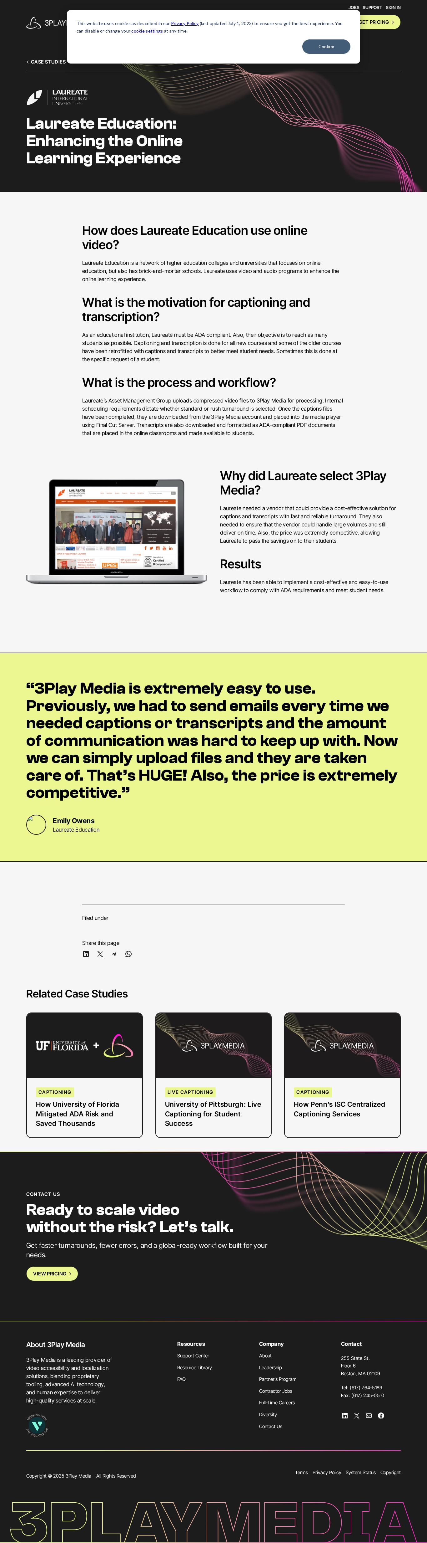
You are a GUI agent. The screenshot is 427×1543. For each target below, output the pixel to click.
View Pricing (50, 1274)
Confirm (326, 46)
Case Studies (48, 61)
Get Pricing (374, 22)
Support (372, 7)
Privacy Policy (185, 23)
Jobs (354, 7)
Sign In (393, 7)
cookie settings (147, 30)
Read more (63, 1065)
